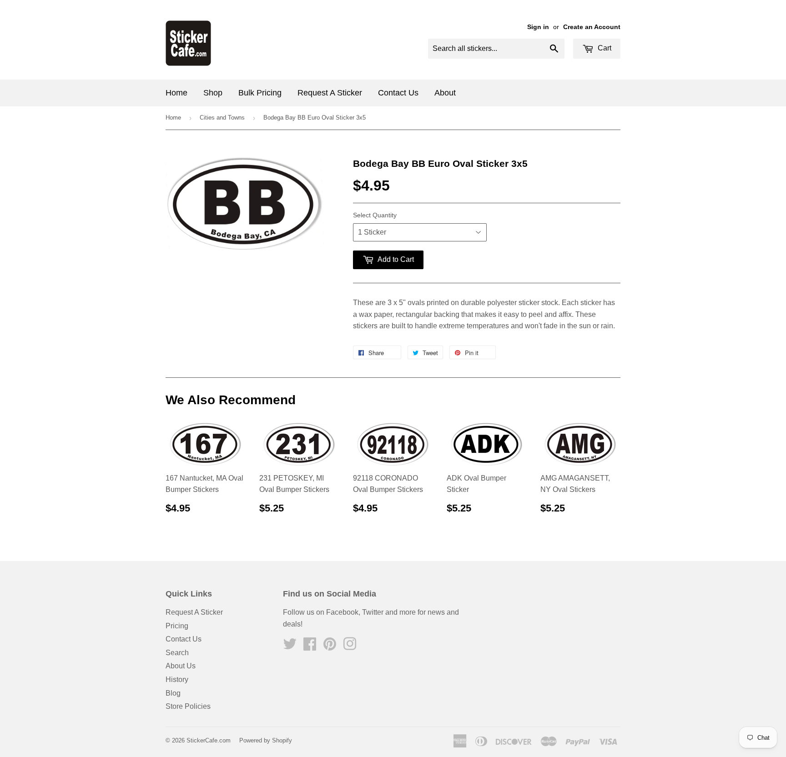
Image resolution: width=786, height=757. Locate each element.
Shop (212, 92)
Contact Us (398, 92)
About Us (181, 666)
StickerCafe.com (208, 740)
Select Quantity (375, 215)
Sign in (538, 27)
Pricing (177, 626)
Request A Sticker (329, 92)
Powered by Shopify (265, 740)
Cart (603, 48)
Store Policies (188, 706)
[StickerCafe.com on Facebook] (310, 647)
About (445, 92)
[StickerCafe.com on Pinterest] (330, 647)
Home (176, 92)
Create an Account (591, 27)
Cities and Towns (222, 117)
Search (177, 653)
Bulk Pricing (260, 92)
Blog (173, 693)
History (177, 679)
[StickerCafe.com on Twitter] (290, 647)
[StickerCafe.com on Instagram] (350, 647)
